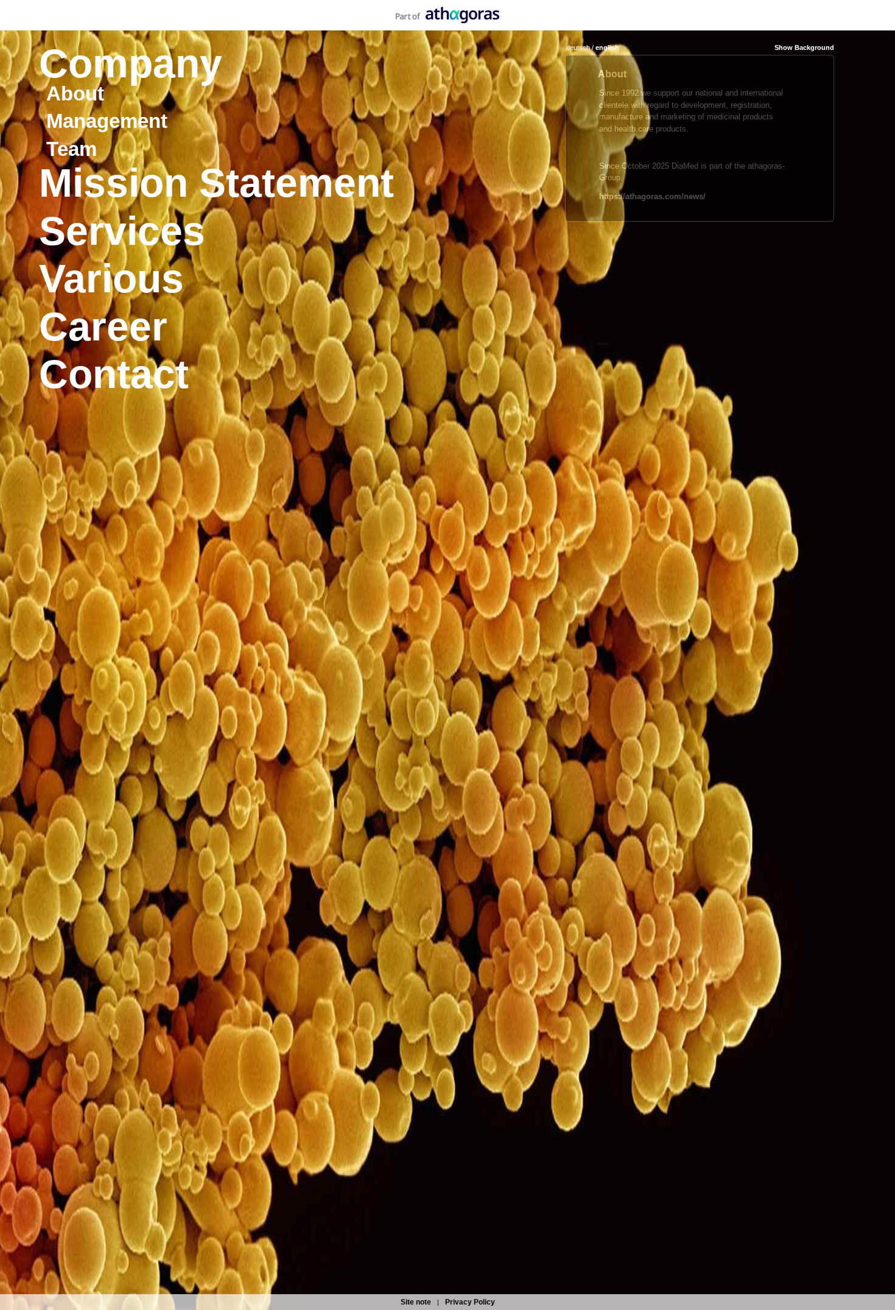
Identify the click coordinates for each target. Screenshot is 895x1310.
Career (103, 326)
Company (130, 63)
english (607, 47)
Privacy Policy (470, 1302)
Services (122, 230)
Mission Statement (216, 182)
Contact (114, 373)
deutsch (578, 47)
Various (111, 278)
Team (71, 149)
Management (106, 121)
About (75, 93)
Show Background (804, 47)
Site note (416, 1302)
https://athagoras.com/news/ (652, 196)
